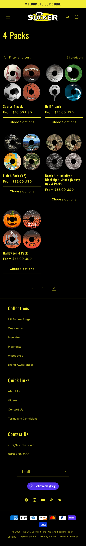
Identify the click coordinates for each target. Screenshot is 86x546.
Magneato (15, 346)
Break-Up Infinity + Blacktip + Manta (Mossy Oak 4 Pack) (62, 180)
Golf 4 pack (53, 106)
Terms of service (69, 536)
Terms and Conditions (23, 418)
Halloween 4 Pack (15, 253)
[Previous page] (32, 287)
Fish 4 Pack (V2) (14, 176)
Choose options (22, 122)
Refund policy (28, 536)
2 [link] (54, 288)
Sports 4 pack (13, 106)
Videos (13, 400)
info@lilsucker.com (21, 445)
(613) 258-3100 (18, 454)
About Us (14, 391)
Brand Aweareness (21, 364)
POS (49, 532)
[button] (8, 16)
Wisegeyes (15, 355)
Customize (15, 328)
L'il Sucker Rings (19, 319)
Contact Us (15, 409)
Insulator (14, 337)
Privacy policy (48, 536)
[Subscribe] (64, 471)
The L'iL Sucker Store (34, 532)
